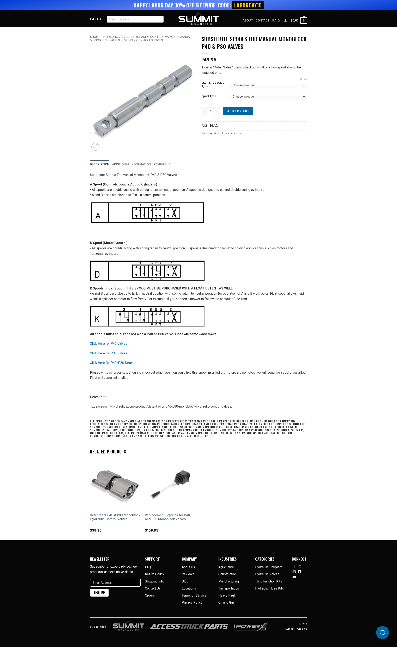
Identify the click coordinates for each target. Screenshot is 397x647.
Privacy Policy (192, 602)
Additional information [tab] (131, 164)
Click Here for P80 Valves (108, 353)
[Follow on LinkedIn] (299, 572)
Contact (262, 20)
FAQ (148, 567)
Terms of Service (194, 595)
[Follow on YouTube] (294, 577)
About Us (188, 567)
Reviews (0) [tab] (163, 164)
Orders (150, 595)
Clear (303, 79)
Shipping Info (154, 581)
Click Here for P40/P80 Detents (113, 363)
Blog (185, 581)
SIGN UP (99, 592)
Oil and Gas (226, 602)
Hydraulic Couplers (268, 567)
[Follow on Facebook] (294, 566)
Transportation (228, 588)
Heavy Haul (226, 595)
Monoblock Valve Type (213, 84)
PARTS (95, 19)
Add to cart (238, 111)
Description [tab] (99, 164)
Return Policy (154, 574)
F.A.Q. (276, 20)
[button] (299, 20)
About (247, 20)
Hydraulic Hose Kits (269, 588)
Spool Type (209, 96)
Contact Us (153, 588)
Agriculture (226, 567)
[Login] (285, 20)
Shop (94, 36)
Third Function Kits (268, 581)
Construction (227, 574)
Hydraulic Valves (115, 36)
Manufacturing (228, 581)
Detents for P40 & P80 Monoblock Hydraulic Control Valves (115, 517)
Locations (189, 588)
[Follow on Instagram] (299, 566)
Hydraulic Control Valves (154, 36)
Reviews (188, 574)
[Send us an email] (294, 572)
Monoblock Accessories (143, 40)
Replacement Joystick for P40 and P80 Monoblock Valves (167, 517)
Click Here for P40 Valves (108, 344)
